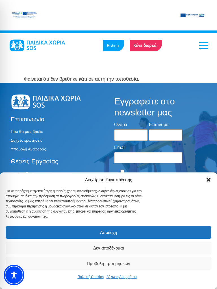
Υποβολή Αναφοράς (28, 149)
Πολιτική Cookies (90, 277)
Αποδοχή (108, 232)
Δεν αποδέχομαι (108, 248)
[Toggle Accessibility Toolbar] (14, 275)
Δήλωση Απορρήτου (122, 277)
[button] (208, 180)
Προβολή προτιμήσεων (108, 263)
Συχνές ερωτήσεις (26, 140)
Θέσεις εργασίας (34, 161)
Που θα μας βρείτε (27, 131)
